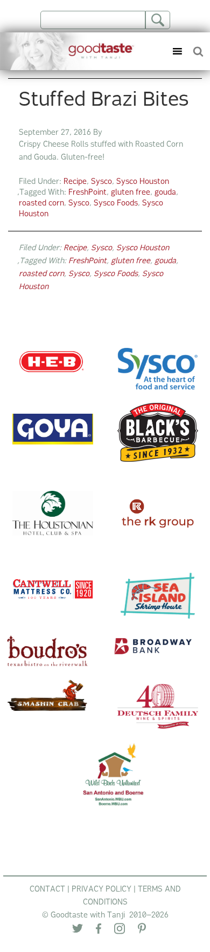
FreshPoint (87, 193)
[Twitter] (77, 931)
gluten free (130, 193)
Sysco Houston (142, 182)
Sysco (101, 182)
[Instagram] (119, 931)
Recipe (75, 182)
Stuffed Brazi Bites (104, 101)
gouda (165, 193)
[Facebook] (98, 931)
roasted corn (41, 204)
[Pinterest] (141, 931)
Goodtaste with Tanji (71, 51)
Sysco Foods (116, 204)
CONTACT (47, 890)
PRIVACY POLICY (101, 890)
